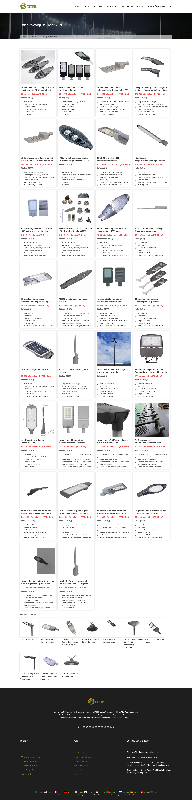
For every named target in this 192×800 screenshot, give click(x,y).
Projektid (127, 6)
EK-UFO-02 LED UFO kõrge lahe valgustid (90, 640)
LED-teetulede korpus (28, 639)
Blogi (140, 6)
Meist (86, 6)
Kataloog (111, 6)
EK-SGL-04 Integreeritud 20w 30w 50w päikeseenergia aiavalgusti (133, 643)
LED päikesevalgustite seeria (31, 757)
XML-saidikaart (128, 795)
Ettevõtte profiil (79, 753)
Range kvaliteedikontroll (82, 757)
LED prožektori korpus (28, 766)
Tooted (97, 6)
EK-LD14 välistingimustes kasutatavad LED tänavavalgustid (29, 676)
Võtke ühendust (157, 6)
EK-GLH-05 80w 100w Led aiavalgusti (69, 675)
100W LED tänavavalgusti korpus (155, 640)
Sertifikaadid (78, 770)
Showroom (31, 37)
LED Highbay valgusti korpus (31, 770)
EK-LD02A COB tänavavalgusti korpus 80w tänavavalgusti (69, 642)
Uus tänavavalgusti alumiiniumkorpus (47, 640)
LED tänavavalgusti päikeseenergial (110, 640)
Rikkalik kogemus (80, 761)
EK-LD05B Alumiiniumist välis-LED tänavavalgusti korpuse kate (49, 676)
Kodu (76, 6)
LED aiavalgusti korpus (28, 761)
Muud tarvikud (25, 774)
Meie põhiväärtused (80, 766)
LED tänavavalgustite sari (29, 753)
